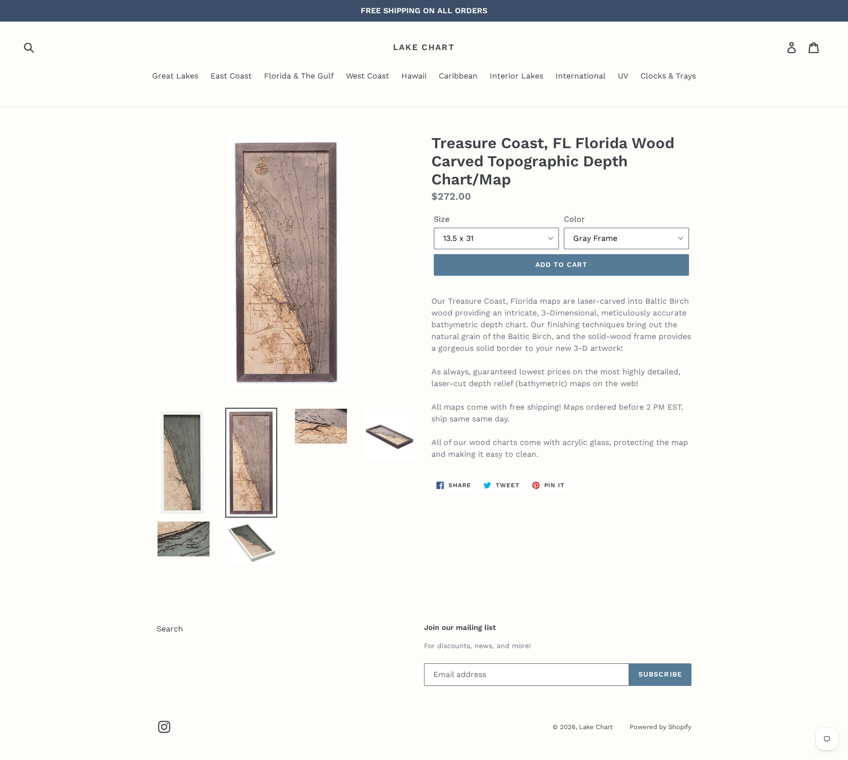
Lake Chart (423, 47)
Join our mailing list (460, 627)
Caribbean (458, 75)
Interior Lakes (516, 75)
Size (442, 219)
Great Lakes (175, 75)
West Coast (367, 75)
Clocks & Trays (668, 75)
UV (623, 75)
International (581, 75)
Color (574, 219)
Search (170, 628)
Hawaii (413, 75)
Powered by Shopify (660, 727)
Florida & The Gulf (299, 75)
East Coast (231, 75)
